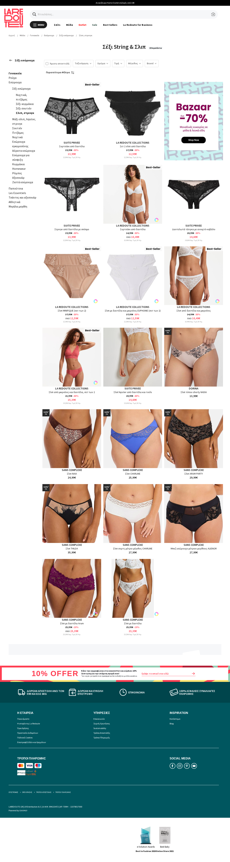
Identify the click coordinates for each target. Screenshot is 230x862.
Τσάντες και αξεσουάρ (22, 197)
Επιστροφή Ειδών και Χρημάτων (31, 742)
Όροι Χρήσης (23, 728)
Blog (172, 723)
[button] (34, 14)
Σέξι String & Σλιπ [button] (125, 46)
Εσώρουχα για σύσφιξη (20, 157)
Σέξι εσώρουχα (24, 60)
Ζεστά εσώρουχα (22, 182)
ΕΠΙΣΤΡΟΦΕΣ (13, 792)
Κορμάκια (18, 164)
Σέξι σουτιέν (23, 108)
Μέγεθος (133, 63)
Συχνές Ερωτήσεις (101, 723)
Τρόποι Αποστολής (101, 733)
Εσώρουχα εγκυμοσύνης (20, 144)
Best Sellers (110, 24)
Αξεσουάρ (18, 177)
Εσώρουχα (15, 82)
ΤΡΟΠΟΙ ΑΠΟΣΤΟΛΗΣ (43, 792)
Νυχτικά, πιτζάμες (21, 97)
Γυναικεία (15, 73)
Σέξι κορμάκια (25, 104)
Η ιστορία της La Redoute (28, 723)
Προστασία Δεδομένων (27, 733)
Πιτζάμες (18, 132)
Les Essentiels (17, 193)
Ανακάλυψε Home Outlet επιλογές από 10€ (115, 2)
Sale (94, 24)
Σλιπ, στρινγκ (25, 113)
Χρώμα (101, 63)
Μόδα (69, 24)
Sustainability (99, 728)
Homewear (19, 168)
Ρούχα (13, 78)
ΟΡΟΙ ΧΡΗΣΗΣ (27, 792)
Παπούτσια (16, 188)
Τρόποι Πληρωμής (101, 737)
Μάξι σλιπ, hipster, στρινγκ (24, 121)
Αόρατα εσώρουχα (23, 150)
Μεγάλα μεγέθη (18, 206)
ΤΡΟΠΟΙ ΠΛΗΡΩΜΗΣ (63, 792)
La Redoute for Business (137, 24)
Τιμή (116, 63)
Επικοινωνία (99, 718)
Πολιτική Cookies (25, 737)
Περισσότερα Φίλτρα (58, 72)
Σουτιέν (17, 128)
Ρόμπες (17, 173)
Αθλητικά (14, 202)
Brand (150, 63)
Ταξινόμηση (81, 63)
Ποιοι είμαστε (23, 718)
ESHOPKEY (23, 810)
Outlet (82, 24)
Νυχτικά (17, 137)
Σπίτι (57, 24)
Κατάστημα (175, 718)
